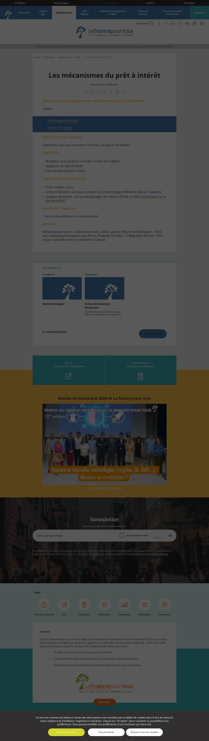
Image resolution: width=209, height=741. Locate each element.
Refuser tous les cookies (144, 732)
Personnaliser (106, 732)
